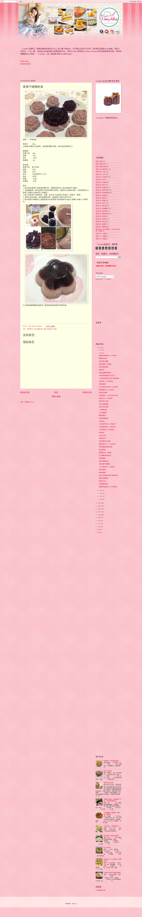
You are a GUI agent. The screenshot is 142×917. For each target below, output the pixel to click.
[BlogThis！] (49, 326)
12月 (100, 499)
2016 (99, 509)
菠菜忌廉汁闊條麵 (104, 464)
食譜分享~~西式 (42, 329)
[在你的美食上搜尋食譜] (100, 890)
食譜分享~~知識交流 (102, 187)
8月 (100, 353)
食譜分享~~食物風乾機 (102, 192)
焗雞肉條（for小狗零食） (106, 381)
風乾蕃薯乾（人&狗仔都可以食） (109, 395)
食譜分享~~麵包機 (101, 227)
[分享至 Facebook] (52, 326)
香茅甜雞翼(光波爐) (105, 441)
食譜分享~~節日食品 (102, 211)
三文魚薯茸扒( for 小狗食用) (107, 424)
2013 (99, 347)
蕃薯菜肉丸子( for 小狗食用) (107, 444)
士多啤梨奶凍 (103, 410)
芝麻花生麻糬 (103, 392)
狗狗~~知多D (99, 161)
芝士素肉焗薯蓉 (103, 404)
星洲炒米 (101, 432)
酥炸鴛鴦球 (102, 415)
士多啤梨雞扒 (103, 412)
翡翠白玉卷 (102, 481)
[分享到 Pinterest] (54, 326)
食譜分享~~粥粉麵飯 (102, 208)
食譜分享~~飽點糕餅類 (102, 213)
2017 (99, 512)
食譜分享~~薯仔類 (101, 221)
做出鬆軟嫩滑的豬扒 (105, 372)
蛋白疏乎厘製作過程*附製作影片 (109, 475)
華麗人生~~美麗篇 (101, 236)
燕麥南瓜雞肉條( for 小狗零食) (108, 355)
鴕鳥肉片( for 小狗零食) (106, 398)
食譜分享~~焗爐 (100, 200)
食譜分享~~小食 (32, 329)
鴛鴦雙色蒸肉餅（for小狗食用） (108, 487)
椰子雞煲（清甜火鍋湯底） (112, 836)
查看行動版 (56, 396)
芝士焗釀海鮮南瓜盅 (105, 455)
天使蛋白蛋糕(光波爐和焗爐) (112, 872)
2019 (99, 518)
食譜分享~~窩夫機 (101, 216)
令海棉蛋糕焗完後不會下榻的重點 (109, 378)
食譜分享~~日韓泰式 (102, 177)
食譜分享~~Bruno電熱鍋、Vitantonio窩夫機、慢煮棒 (108, 230)
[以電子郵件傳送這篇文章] (47, 326)
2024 (99, 532)
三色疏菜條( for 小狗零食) (106, 429)
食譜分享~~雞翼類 (101, 224)
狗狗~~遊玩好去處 (101, 166)
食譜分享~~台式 (100, 179)
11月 (100, 496)
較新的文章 (24, 392)
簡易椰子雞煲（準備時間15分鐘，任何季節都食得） (112, 800)
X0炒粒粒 (102, 421)
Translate (108, 279)
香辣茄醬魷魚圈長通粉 (105, 447)
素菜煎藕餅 (102, 472)
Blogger (74, 903)
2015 (99, 506)
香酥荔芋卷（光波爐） (105, 452)
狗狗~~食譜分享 (100, 164)
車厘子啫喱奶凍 (103, 478)
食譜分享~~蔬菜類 (101, 219)
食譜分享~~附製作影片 (102, 190)
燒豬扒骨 (101, 370)
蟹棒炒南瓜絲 (103, 358)
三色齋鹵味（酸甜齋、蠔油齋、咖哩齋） (112, 813)
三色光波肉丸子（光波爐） (107, 467)
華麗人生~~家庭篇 (101, 239)
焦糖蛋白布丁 (103, 438)
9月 (100, 490)
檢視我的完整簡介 (25, 64)
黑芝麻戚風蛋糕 (103, 367)
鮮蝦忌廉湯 (102, 469)
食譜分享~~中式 (100, 174)
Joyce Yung (25, 61)
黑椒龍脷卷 (102, 458)
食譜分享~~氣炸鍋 (101, 195)
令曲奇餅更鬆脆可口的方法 (107, 375)
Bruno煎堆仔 (107, 847)
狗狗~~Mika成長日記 (102, 169)
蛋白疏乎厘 (102, 435)
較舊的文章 (87, 392)
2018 (99, 515)
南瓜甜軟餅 (102, 450)
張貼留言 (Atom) (29, 402)
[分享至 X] (50, 326)
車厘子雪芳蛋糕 (103, 407)
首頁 (56, 392)
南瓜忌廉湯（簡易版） (105, 364)
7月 (100, 350)
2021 (99, 524)
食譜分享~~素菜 (100, 198)
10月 (100, 493)
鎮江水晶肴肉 (108, 771)
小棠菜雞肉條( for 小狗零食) (107, 427)
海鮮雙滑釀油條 (103, 418)
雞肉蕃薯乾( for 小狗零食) (106, 390)
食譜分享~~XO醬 (101, 233)
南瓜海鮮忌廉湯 (103, 361)
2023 (99, 529)
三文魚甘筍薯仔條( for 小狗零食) (108, 387)
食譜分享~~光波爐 (101, 182)
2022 (99, 526)
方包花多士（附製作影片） (112, 826)
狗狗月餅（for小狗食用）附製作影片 (112, 860)
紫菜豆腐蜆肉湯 (103, 461)
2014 (99, 503)
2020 (99, 521)
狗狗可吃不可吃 (103, 401)
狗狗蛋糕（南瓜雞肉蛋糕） (112, 761)
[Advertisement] (55, 72)
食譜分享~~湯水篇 (101, 206)
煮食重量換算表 (103, 484)
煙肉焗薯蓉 (102, 384)
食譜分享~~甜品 (52, 329)
